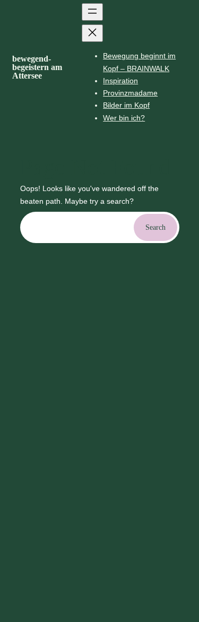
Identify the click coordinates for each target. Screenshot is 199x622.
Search (155, 227)
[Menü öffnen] (92, 12)
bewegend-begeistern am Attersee (37, 67)
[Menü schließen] (92, 33)
